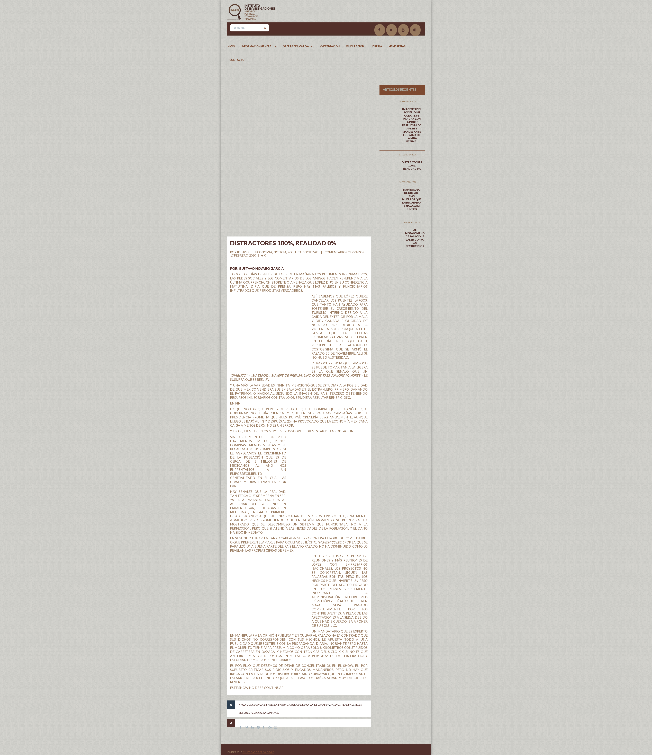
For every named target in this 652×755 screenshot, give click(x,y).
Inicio (231, 46)
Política (294, 252)
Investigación (329, 46)
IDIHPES (243, 252)
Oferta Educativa (296, 46)
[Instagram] (415, 30)
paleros (335, 704)
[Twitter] (391, 30)
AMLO (242, 704)
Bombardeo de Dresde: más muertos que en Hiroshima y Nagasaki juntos (411, 199)
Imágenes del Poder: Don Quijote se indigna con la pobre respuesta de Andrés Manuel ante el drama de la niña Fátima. (411, 125)
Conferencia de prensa (262, 704)
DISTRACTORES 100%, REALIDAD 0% (283, 243)
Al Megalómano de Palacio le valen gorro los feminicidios (415, 238)
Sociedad (311, 252)
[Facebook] (379, 30)
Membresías (396, 46)
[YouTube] (403, 30)
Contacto (236, 59)
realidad (347, 704)
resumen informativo (265, 712)
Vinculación (355, 46)
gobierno (302, 704)
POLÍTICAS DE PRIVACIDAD (258, 752)
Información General (257, 46)
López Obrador (319, 704)
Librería (376, 46)
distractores (286, 704)
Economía (263, 252)
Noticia (280, 252)
